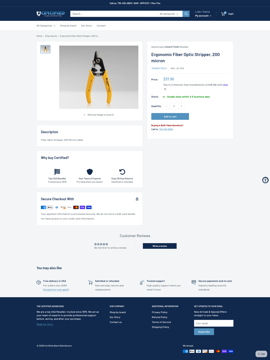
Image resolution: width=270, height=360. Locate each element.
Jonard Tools (159, 68)
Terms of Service (161, 322)
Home (39, 35)
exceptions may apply (56, 289)
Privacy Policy (159, 312)
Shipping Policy (160, 326)
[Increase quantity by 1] (181, 106)
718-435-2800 (166, 129)
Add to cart (170, 116)
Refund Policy (159, 317)
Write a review (160, 246)
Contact (101, 25)
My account (202, 15)
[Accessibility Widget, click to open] (265, 180)
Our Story (86, 25)
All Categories (44, 25)
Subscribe (204, 331)
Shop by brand (68, 25)
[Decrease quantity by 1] (166, 106)
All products (51, 35)
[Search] (186, 14)
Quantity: (156, 105)
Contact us (116, 322)
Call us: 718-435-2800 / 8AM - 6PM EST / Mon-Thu (135, 3)
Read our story (45, 324)
